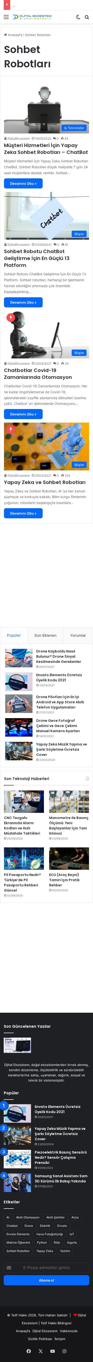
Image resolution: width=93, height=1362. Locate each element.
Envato (62, 1226)
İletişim (60, 1339)
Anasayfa (14, 35)
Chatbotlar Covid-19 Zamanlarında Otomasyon (38, 374)
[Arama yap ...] (86, 18)
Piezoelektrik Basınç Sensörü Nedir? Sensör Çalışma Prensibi (61, 1157)
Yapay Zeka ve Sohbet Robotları (45, 482)
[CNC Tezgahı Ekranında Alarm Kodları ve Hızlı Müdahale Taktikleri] (24, 801)
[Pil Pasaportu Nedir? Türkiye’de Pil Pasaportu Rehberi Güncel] (24, 858)
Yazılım (65, 1251)
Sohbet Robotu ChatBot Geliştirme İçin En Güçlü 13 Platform (36, 258)
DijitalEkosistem (19, 138)
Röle (57, 1242)
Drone (29, 1226)
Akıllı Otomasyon (27, 1217)
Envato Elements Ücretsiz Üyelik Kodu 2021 (59, 677)
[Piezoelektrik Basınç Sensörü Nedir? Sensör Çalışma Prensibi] (17, 1159)
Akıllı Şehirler (55, 1217)
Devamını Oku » (23, 183)
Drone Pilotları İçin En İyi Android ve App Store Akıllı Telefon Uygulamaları (60, 702)
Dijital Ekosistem (45, 1331)
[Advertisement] (46, 573)
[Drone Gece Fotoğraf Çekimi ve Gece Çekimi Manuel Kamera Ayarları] (18, 727)
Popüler (14, 635)
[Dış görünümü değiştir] (78, 18)
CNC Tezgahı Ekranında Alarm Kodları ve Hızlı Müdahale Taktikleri (22, 825)
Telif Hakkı (49, 1323)
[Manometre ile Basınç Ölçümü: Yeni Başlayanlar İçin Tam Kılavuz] (69, 801)
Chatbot (12, 1226)
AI (7, 1217)
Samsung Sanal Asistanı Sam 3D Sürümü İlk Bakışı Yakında (61, 1179)
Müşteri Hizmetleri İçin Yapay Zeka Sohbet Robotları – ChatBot (46, 149)
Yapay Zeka (44, 1251)
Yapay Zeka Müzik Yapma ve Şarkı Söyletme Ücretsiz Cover (61, 749)
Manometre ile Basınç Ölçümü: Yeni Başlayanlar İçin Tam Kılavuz (69, 825)
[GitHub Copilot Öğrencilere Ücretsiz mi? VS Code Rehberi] (17, 1045)
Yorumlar (78, 635)
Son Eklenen (45, 635)
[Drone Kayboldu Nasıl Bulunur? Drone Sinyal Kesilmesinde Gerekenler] (18, 658)
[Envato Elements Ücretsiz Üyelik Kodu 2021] (18, 681)
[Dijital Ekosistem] (32, 17)
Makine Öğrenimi (18, 1242)
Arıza (75, 1217)
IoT (72, 1234)
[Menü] (6, 18)
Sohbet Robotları (18, 1251)
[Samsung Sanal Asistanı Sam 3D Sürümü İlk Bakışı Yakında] (17, 1183)
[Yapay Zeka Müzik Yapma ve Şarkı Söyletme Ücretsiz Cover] (18, 751)
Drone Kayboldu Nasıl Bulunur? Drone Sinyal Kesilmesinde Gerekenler (58, 656)
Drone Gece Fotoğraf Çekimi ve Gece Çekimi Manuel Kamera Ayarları (58, 725)
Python (42, 1242)
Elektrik (45, 1226)
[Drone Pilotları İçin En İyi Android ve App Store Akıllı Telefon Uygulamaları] (18, 703)
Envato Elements (18, 1234)
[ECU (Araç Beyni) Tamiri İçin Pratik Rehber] (69, 858)
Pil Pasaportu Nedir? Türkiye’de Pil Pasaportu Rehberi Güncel (22, 882)
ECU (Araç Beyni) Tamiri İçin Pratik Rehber (64, 880)
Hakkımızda (68, 1331)
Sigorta (72, 1242)
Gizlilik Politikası (40, 1339)
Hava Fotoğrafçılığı (49, 1234)
